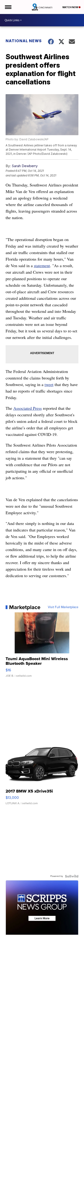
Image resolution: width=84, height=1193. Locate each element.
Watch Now (70, 7)
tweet (49, 384)
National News (24, 40)
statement (42, 265)
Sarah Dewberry (25, 166)
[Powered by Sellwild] (71, 876)
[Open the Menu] (8, 7)
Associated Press (27, 408)
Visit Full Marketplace (63, 607)
